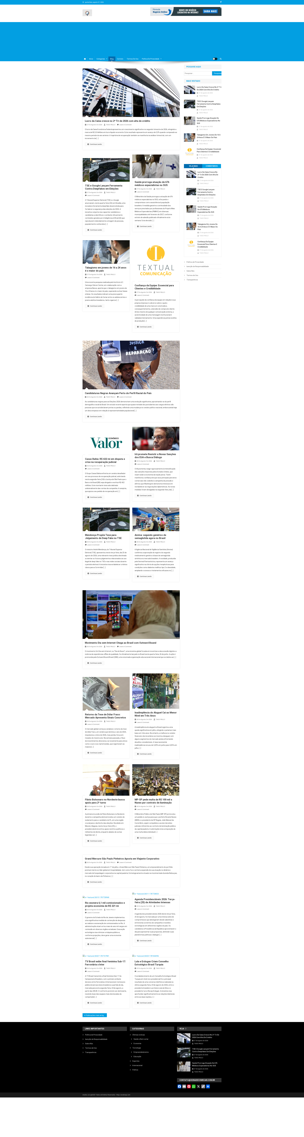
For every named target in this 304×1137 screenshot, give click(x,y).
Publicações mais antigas (96, 1015)
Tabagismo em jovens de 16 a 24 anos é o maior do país (208, 136)
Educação (137, 1056)
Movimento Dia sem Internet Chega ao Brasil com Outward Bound (120, 642)
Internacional (137, 1065)
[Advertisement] (152, 38)
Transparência (192, 280)
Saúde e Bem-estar (141, 1039)
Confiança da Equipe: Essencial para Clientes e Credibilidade (209, 150)
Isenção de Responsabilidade (198, 266)
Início (91, 59)
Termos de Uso (132, 59)
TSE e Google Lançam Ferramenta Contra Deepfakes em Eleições (209, 104)
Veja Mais (193, 166)
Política (135, 1070)
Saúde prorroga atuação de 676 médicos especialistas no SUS (208, 120)
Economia (137, 1043)
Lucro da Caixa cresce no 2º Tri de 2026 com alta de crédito (117, 121)
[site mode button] (215, 59)
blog (112, 59)
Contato (120, 59)
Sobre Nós (190, 271)
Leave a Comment (125, 125)
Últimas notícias (138, 1035)
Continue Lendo (96, 144)
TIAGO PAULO (110, 125)
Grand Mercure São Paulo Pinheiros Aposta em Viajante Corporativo (122, 858)
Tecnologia (136, 1048)
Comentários (212, 166)
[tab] (193, 166)
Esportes (135, 1061)
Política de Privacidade (150, 59)
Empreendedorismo (141, 1052)
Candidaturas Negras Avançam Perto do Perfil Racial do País (118, 393)
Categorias (101, 59)
